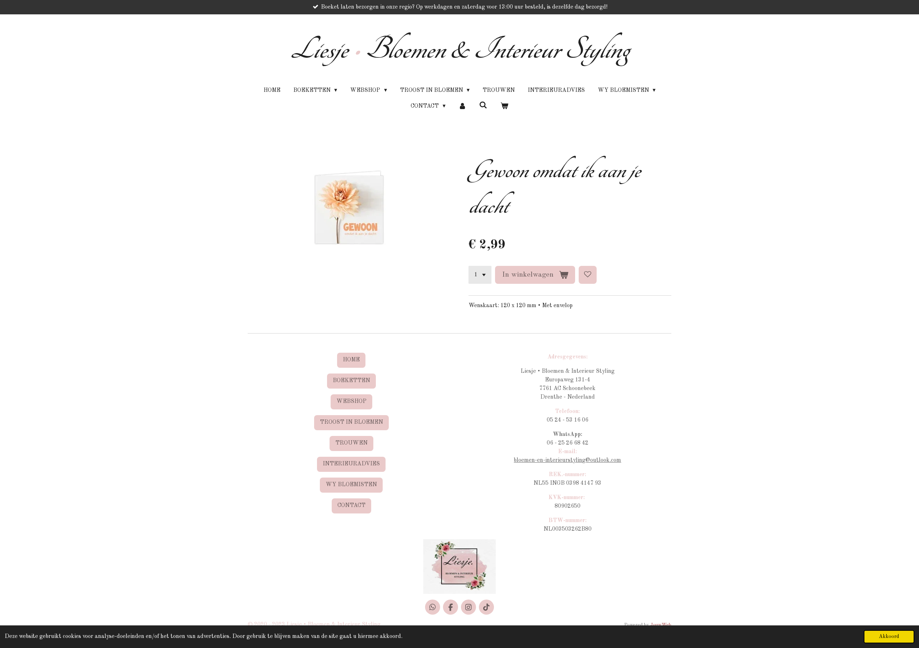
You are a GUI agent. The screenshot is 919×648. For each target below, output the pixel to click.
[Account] (462, 106)
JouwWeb (660, 625)
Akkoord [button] (889, 636)
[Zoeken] (483, 105)
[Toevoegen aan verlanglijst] (588, 275)
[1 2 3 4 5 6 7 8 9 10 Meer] (479, 275)
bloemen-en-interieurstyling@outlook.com (567, 460)
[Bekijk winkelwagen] (504, 106)
